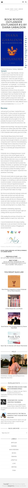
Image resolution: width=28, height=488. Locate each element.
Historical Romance (21, 250)
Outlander (4, 251)
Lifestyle (14, 460)
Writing (14, 467)
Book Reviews (14, 449)
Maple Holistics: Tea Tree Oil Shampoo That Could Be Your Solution (17, 415)
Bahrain (14, 446)
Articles (14, 442)
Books (2, 250)
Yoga (14, 470)
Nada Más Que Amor (14, 484)
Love (14, 463)
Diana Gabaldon (9, 250)
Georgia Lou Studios (20, 486)
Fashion (14, 456)
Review (10, 251)
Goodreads (18, 104)
